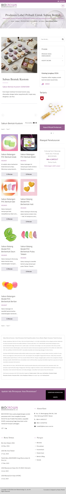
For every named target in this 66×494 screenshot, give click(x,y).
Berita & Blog (41, 456)
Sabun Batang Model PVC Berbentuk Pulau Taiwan (28, 250)
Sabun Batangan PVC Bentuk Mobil (28, 155)
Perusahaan (40, 446)
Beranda (39, 442)
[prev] (2, 115)
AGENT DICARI (46, 60)
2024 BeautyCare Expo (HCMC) (11, 476)
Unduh (47, 84)
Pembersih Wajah (53, 373)
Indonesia (62, 1)
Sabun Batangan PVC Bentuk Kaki (8, 200)
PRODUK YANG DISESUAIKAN (29, 21)
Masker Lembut (33, 373)
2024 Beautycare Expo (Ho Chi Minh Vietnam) (15, 468)
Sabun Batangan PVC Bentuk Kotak (8, 155)
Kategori (17, 21)
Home (12, 21)
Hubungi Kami (46, 375)
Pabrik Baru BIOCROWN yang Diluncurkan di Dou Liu (15, 459)
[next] (35, 115)
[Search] (63, 39)
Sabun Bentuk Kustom (51, 21)
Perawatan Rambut (7, 375)
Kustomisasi (40, 449)
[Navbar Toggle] (63, 5)
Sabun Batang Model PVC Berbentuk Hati (27, 201)
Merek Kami (40, 453)
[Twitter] (4, 428)
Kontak (39, 460)
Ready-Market (61, 489)
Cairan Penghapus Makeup (26, 375)
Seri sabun (41, 21)
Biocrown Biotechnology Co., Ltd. (20, 489)
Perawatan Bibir (15, 375)
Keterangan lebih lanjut (52, 166)
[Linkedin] (6, 428)
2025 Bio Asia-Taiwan (8, 451)
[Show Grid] (34, 123)
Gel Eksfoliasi (45, 373)
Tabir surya (39, 373)
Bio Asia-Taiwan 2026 (8, 443)
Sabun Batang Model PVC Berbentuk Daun (8, 249)
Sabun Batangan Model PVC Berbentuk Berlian (9, 299)
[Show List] (36, 123)
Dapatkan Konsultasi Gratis (55, 395)
